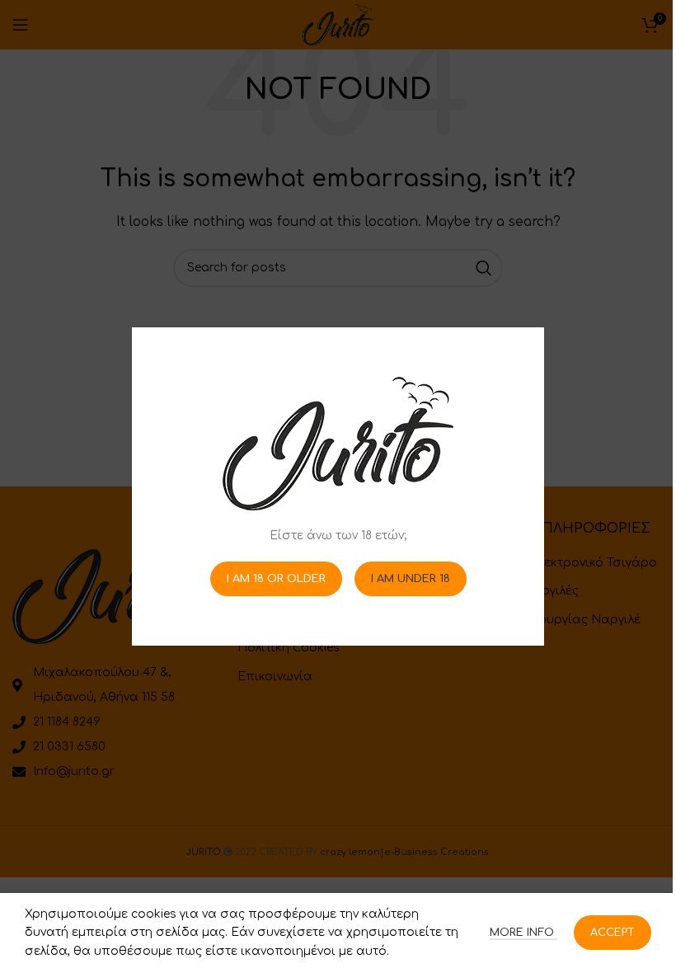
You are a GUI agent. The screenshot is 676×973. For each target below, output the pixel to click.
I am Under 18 (410, 578)
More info (523, 932)
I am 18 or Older (276, 578)
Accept (612, 932)
